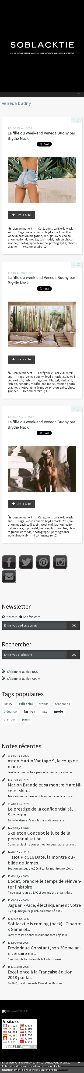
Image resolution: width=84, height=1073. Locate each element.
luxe (45, 711)
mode (58, 711)
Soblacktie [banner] (42, 46)
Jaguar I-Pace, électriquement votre (44, 905)
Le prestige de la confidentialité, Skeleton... (40, 811)
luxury (8, 704)
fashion (12, 384)
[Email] (9, 576)
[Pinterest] (43, 562)
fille (46, 236)
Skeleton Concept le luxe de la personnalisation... (39, 836)
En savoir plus (49, 1069)
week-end (61, 236)
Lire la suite (24, 215)
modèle (33, 239)
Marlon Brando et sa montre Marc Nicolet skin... (45, 787)
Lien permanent (22, 229)
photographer (60, 532)
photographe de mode (33, 243)
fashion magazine (30, 236)
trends (44, 704)
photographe (57, 243)
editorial (21, 239)
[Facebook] (9, 562)
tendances (62, 704)
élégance (10, 711)
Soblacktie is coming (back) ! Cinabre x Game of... (44, 926)
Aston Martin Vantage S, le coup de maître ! (43, 763)
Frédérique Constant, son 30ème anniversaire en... (44, 950)
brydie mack (53, 232)
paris (26, 719)
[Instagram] (60, 562)
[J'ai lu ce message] (79, 1062)
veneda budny (35, 232)
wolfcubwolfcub (18, 535)
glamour (9, 719)
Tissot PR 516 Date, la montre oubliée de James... (41, 860)
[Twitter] (26, 562)
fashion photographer (53, 528)
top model (46, 239)
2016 (65, 377)
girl (51, 236)
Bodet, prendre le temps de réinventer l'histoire (45, 884)
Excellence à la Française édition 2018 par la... (40, 974)
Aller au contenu (12, 3)
